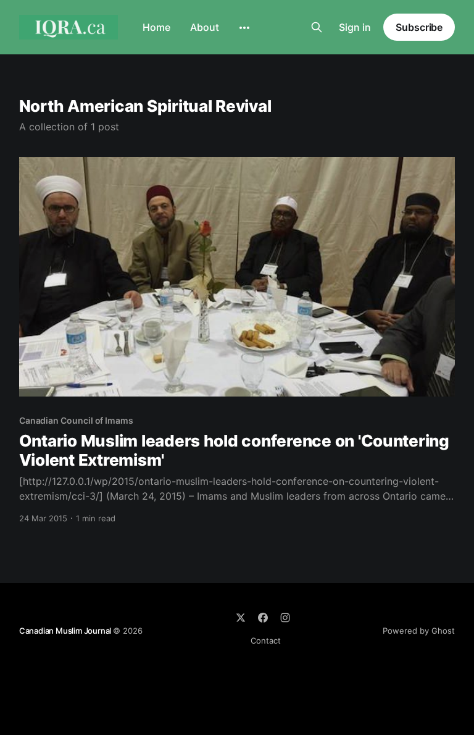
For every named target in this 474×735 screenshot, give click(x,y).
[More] (244, 28)
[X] (241, 618)
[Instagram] (285, 618)
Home (156, 27)
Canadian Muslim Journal (66, 631)
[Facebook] (263, 618)
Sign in (355, 27)
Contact (266, 640)
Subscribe (419, 27)
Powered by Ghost (419, 631)
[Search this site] (316, 27)
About (204, 27)
